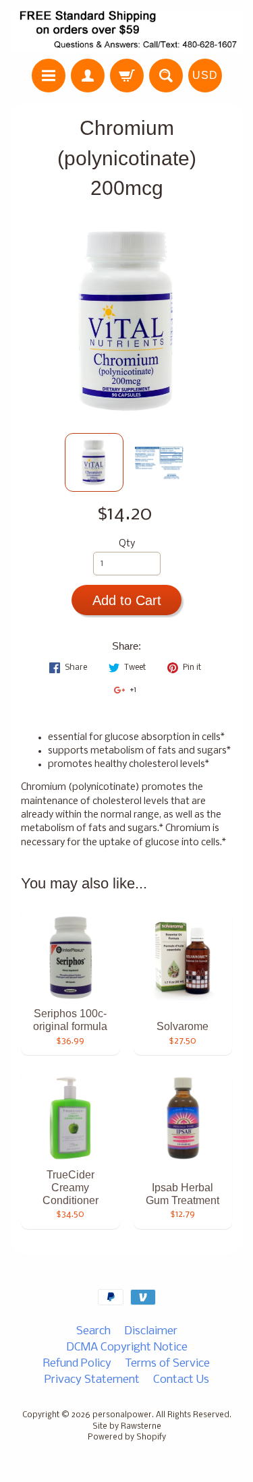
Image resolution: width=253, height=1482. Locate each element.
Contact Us (181, 1379)
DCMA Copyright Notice (127, 1347)
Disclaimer (150, 1331)
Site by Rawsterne (126, 1427)
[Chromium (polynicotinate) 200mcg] (94, 462)
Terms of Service (167, 1363)
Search (93, 1331)
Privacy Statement (92, 1379)
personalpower (122, 1415)
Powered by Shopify (127, 1437)
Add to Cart (126, 600)
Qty (127, 544)
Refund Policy (77, 1363)
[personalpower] (126, 31)
